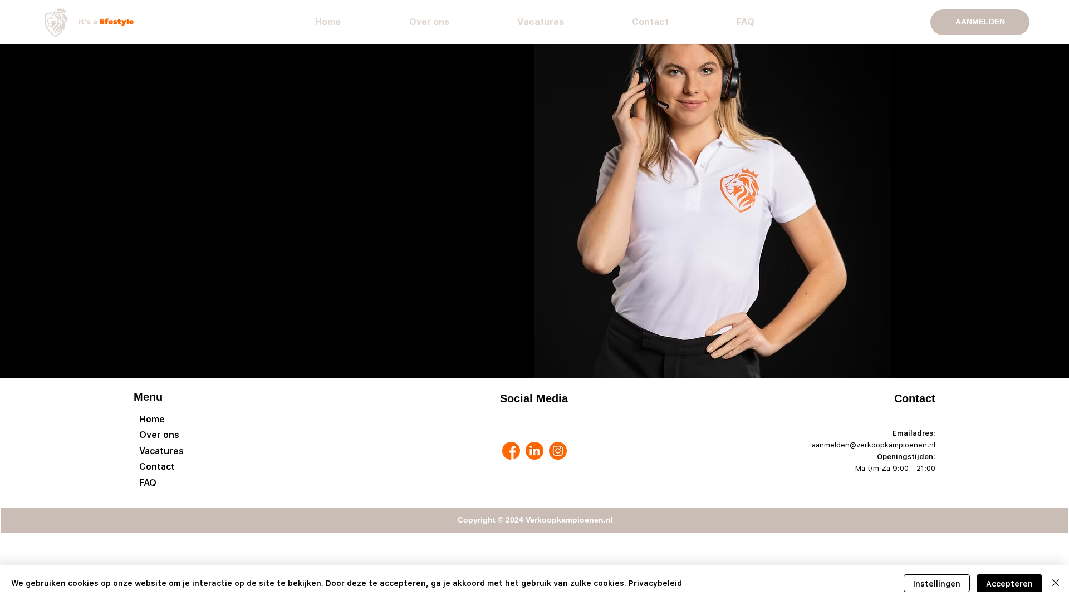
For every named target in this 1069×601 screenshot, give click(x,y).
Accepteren (1009, 583)
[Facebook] (511, 451)
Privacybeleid (655, 583)
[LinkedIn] (534, 451)
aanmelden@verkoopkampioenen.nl (873, 444)
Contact (157, 466)
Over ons (159, 435)
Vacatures (161, 451)
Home (152, 419)
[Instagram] (558, 451)
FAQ (147, 482)
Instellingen (936, 583)
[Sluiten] (1055, 583)
